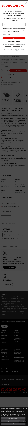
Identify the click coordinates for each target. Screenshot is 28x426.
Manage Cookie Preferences (13, 418)
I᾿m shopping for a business (14, 41)
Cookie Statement (19, 415)
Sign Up (14, 38)
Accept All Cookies (13, 423)
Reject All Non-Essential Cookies (13, 421)
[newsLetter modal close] (26, 3)
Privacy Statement (10, 415)
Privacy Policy (8, 46)
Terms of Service (16, 46)
